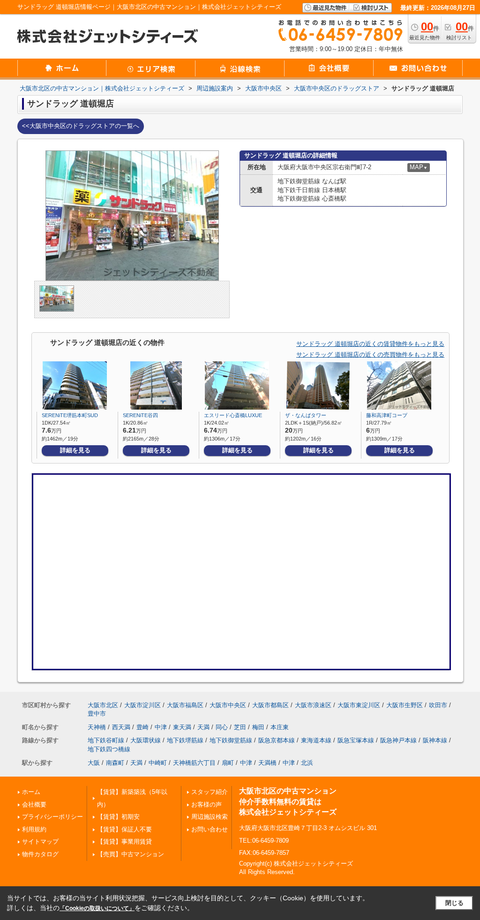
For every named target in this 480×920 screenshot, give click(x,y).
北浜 (307, 762)
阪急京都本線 (276, 740)
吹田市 (438, 705)
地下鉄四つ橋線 (109, 749)
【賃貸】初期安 (118, 816)
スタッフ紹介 (209, 791)
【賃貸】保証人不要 (124, 829)
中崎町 (158, 762)
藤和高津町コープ (386, 415)
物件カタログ (40, 854)
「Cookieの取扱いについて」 (97, 908)
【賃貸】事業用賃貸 (124, 841)
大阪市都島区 (270, 705)
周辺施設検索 (209, 816)
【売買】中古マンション (130, 854)
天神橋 (97, 727)
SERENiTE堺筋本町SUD (70, 415)
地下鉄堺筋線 (185, 740)
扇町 (228, 762)
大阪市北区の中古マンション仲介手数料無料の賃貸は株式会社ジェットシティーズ (288, 801)
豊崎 (142, 727)
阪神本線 (435, 740)
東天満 (182, 727)
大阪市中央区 (228, 705)
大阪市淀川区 (142, 705)
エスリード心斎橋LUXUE (233, 415)
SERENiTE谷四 (140, 415)
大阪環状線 (145, 740)
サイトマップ (40, 841)
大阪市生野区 (404, 705)
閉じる (454, 902)
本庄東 (279, 727)
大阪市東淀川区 (359, 705)
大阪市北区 (103, 705)
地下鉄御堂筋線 (231, 740)
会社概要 (34, 804)
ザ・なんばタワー (305, 415)
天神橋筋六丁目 (194, 762)
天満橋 (267, 762)
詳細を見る (75, 450)
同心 (222, 727)
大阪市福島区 (185, 705)
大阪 (94, 762)
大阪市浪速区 (313, 705)
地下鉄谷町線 (106, 740)
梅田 (258, 727)
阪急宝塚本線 (356, 740)
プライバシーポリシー (52, 816)
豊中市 (97, 713)
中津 (161, 727)
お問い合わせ (209, 829)
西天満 (121, 727)
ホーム (31, 791)
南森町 (115, 762)
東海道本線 (316, 740)
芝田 (240, 727)
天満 (203, 727)
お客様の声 (206, 804)
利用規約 (34, 829)
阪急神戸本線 (398, 740)
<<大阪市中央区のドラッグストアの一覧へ (80, 125)
